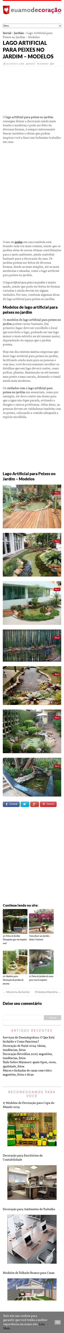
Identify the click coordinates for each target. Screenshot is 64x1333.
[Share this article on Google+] (34, 804)
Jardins (19, 33)
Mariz (31, 63)
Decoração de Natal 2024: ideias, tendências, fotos (24, 1048)
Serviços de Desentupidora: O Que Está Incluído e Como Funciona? (28, 1040)
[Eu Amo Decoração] (32, 12)
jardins (19, 242)
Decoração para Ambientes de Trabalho (29, 1209)
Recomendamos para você (32, 1093)
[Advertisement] (32, 92)
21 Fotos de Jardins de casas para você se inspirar (41, 978)
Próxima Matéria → (48, 992)
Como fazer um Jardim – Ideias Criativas (40, 938)
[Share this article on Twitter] (25, 804)
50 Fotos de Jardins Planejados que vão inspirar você (15, 940)
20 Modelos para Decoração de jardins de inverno (13, 980)
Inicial (7, 33)
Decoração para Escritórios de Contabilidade (23, 1158)
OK (57, 1322)
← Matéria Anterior (16, 992)
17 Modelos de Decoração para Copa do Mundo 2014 (28, 1105)
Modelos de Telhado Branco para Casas (28, 1273)
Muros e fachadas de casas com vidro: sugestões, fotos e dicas (27, 1073)
